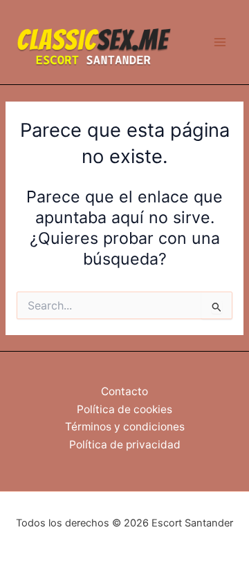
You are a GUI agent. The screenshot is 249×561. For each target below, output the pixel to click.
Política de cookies (124, 409)
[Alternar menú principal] (220, 42)
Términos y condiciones (125, 426)
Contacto (124, 391)
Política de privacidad (125, 444)
